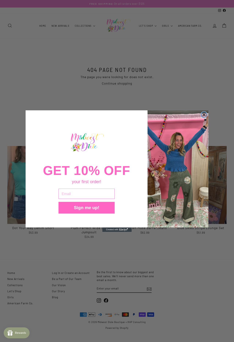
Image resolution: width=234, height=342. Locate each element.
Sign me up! (86, 207)
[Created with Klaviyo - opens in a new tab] (117, 229)
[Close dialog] (204, 115)
